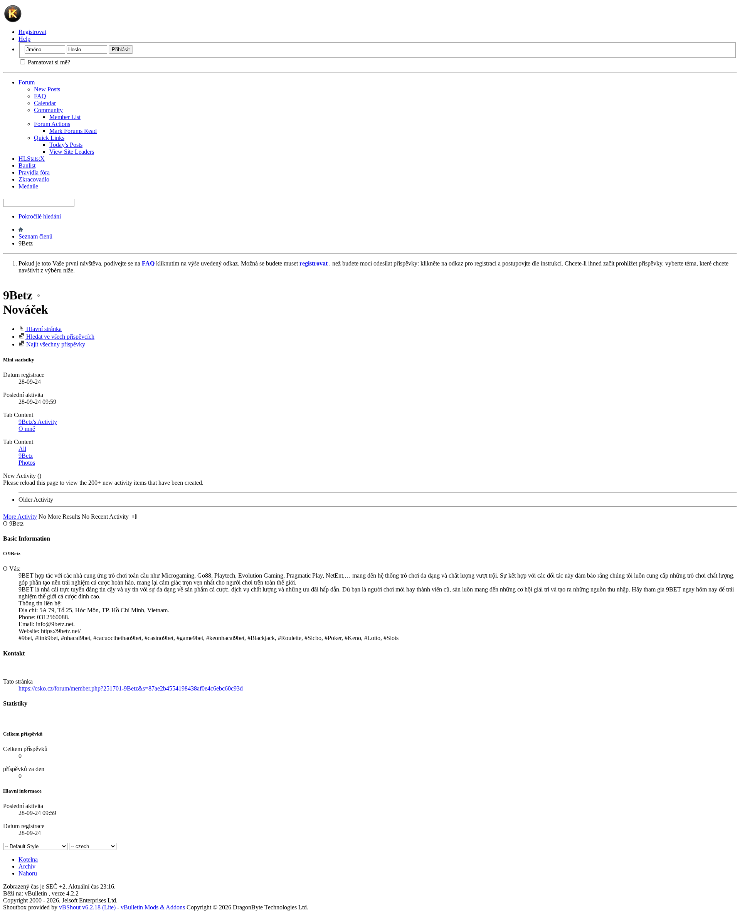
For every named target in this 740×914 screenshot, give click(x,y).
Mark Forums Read (73, 131)
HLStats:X (31, 158)
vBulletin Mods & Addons (153, 907)
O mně (26, 428)
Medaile (28, 186)
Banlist (26, 165)
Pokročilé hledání (39, 216)
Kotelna (28, 859)
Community (48, 110)
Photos (26, 462)
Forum (26, 82)
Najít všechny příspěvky (55, 344)
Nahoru (27, 873)
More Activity (20, 516)
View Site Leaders (71, 151)
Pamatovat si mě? (48, 62)
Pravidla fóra (34, 172)
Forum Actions (52, 124)
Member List (65, 117)
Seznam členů (35, 236)
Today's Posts (65, 144)
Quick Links (49, 137)
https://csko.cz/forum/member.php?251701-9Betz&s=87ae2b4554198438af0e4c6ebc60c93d (130, 688)
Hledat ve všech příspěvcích (59, 336)
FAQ (40, 96)
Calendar (45, 103)
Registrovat (32, 32)
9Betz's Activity (37, 421)
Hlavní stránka (43, 329)
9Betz (25, 455)
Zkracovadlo (33, 179)
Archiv (26, 866)
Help (24, 38)
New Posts (47, 89)
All (22, 448)
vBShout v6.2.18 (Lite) (87, 907)
